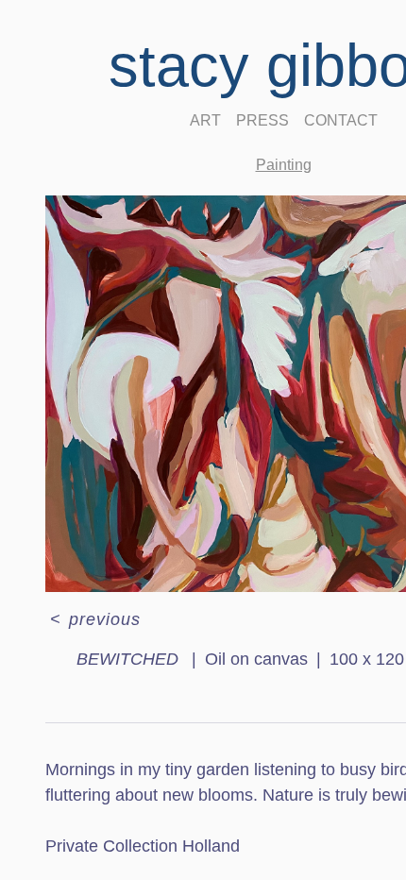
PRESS (262, 120)
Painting (284, 165)
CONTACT (341, 120)
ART (205, 120)
